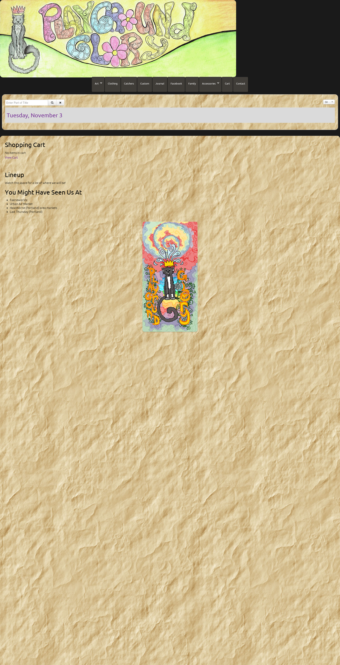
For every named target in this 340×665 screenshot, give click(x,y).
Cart (227, 83)
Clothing (113, 83)
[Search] (52, 102)
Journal (159, 83)
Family (192, 83)
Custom (144, 83)
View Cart (11, 157)
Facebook (176, 83)
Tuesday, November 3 (34, 115)
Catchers (129, 83)
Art (97, 83)
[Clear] (60, 102)
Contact (240, 83)
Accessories (209, 83)
